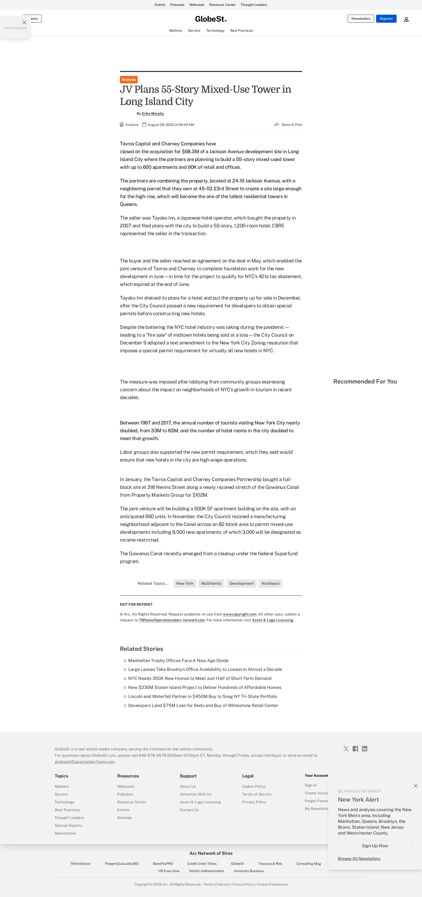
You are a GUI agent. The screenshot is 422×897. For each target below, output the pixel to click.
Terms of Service (257, 794)
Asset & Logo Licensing (200, 802)
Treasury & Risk (270, 864)
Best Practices (67, 810)
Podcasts (177, 5)
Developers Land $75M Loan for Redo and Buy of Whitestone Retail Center (203, 705)
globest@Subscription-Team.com (85, 761)
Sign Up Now (375, 845)
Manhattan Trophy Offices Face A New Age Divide (178, 660)
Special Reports (68, 825)
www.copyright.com (239, 614)
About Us (188, 786)
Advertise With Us (195, 794)
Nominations (65, 833)
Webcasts (196, 5)
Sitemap (124, 818)
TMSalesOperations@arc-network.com (172, 620)
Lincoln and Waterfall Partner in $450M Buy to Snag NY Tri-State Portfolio (202, 696)
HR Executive (168, 871)
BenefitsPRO (163, 864)
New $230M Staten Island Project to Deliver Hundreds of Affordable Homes (204, 687)
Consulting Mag (308, 864)
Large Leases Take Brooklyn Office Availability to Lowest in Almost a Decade (205, 669)
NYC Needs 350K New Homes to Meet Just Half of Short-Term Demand (200, 678)
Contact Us (189, 810)
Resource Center (222, 5)
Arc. (166, 884)
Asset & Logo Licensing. (273, 620)
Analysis (129, 79)
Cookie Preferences (272, 884)
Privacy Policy (254, 802)
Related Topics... (153, 583)
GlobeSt (237, 864)
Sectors (61, 794)
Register (386, 18)
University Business (249, 871)
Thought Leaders (254, 5)
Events (160, 5)
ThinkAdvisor (80, 864)
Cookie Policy (253, 786)
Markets (62, 786)
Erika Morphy (153, 113)
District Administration (206, 871)
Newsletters (360, 18)
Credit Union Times (202, 864)
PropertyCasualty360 (122, 864)
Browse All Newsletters (359, 858)
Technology (64, 802)
